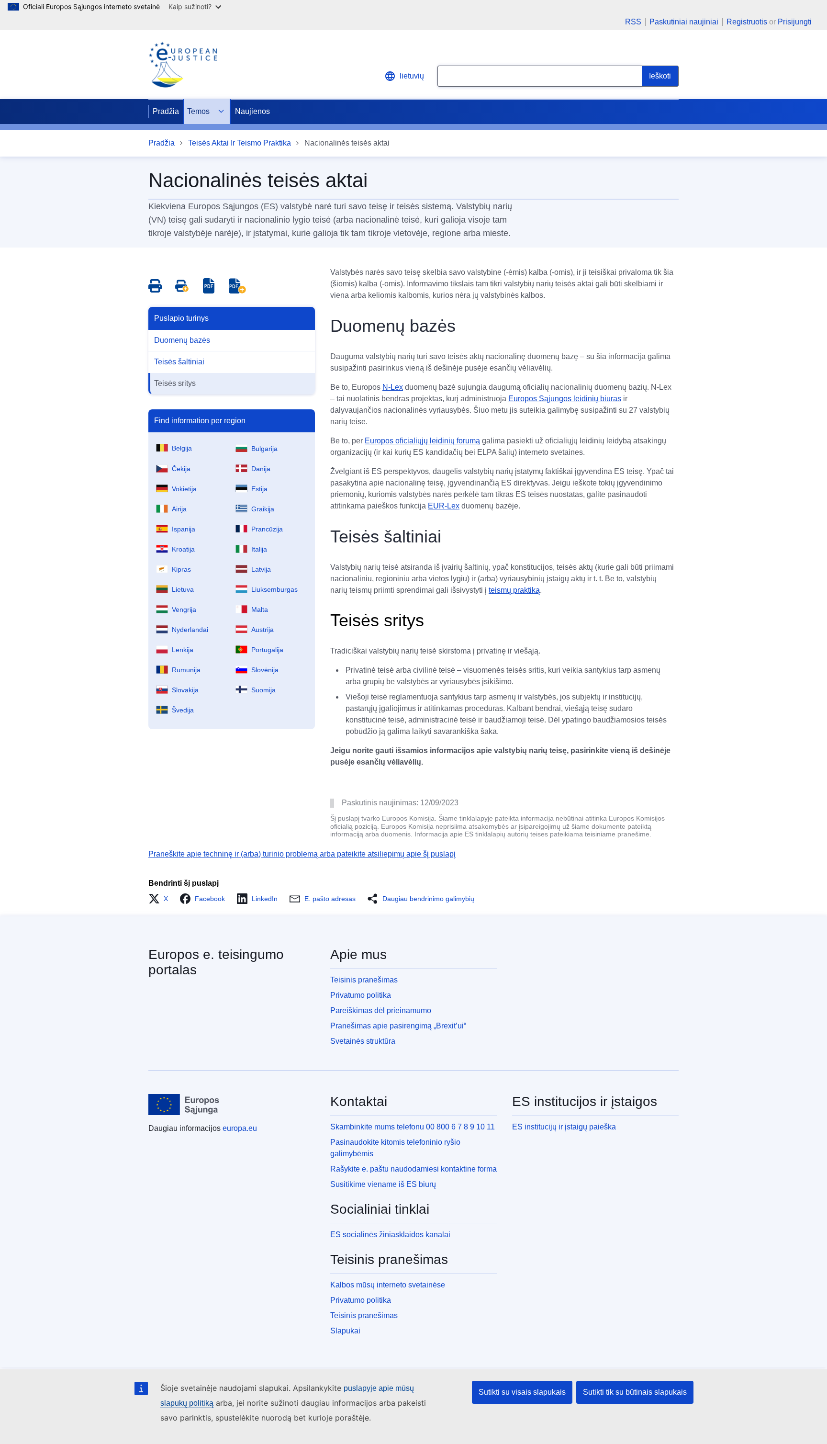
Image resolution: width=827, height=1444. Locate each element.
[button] (161, 898)
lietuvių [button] (412, 76)
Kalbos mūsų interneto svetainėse (387, 1285)
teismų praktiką (514, 590)
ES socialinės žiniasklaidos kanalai (390, 1234)
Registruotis (746, 22)
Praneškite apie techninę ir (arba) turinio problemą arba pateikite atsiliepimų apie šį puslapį (302, 854)
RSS (633, 22)
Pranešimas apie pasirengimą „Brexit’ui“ (398, 1026)
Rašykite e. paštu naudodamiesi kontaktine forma (413, 1169)
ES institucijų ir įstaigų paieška (564, 1127)
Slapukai (345, 1331)
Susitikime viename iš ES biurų (383, 1184)
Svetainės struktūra (362, 1041)
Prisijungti (795, 22)
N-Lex (392, 387)
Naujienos (252, 111)
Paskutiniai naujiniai (683, 22)
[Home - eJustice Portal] (182, 65)
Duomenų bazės (182, 340)
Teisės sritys (175, 383)
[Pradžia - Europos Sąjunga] (184, 1104)
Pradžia (166, 111)
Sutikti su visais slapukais (522, 1392)
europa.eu (240, 1128)
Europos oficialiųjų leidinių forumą (422, 441)
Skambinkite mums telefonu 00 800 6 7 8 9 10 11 (412, 1127)
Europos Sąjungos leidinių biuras (564, 399)
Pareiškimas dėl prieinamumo (380, 1010)
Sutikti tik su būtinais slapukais (635, 1392)
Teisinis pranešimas (364, 980)
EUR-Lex (443, 506)
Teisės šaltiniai (179, 362)
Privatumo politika (360, 995)
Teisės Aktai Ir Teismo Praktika (239, 143)
